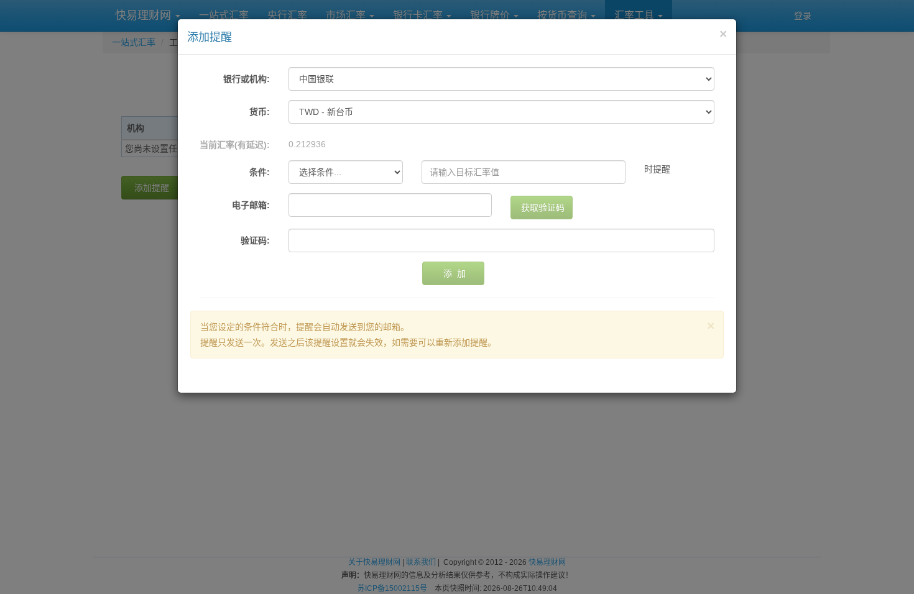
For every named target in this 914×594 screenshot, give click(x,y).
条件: (259, 172)
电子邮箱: (251, 205)
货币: (259, 112)
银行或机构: (246, 79)
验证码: (255, 240)
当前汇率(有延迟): (235, 145)
